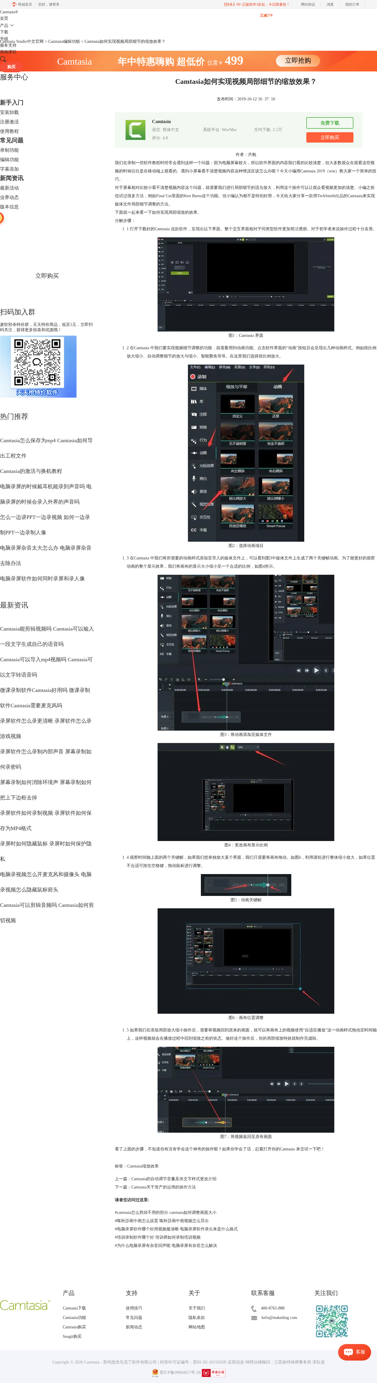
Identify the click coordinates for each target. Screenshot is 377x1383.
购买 (11, 67)
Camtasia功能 (74, 1317)
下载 (4, 32)
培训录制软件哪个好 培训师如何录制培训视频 (158, 1237)
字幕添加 (9, 169)
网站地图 (196, 1327)
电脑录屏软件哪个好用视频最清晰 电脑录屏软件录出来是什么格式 (176, 1229)
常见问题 (12, 140)
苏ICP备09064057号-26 (180, 1372)
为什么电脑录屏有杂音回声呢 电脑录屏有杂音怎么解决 (166, 1245)
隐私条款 (196, 1317)
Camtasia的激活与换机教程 (31, 471)
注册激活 (9, 121)
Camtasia (9, 12)
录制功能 (9, 150)
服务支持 (8, 45)
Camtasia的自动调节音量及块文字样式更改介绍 (173, 1179)
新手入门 (12, 102)
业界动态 (9, 197)
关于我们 (196, 1308)
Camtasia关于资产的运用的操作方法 (163, 1187)
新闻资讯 (12, 178)
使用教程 (9, 131)
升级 (4, 39)
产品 (4, 25)
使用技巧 (134, 1308)
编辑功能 (9, 159)
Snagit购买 (72, 1336)
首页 (4, 18)
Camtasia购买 (74, 1327)
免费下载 (329, 122)
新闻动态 (134, 1327)
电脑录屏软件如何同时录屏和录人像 (42, 579)
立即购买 (47, 275)
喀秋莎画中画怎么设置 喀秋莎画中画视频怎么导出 (162, 1221)
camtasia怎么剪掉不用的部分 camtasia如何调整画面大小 (165, 1212)
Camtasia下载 (74, 1308)
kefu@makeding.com (279, 1317)
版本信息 (9, 206)
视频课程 (8, 52)
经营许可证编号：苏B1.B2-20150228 (193, 1362)
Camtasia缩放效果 (143, 1166)
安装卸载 (9, 112)
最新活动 (9, 187)
